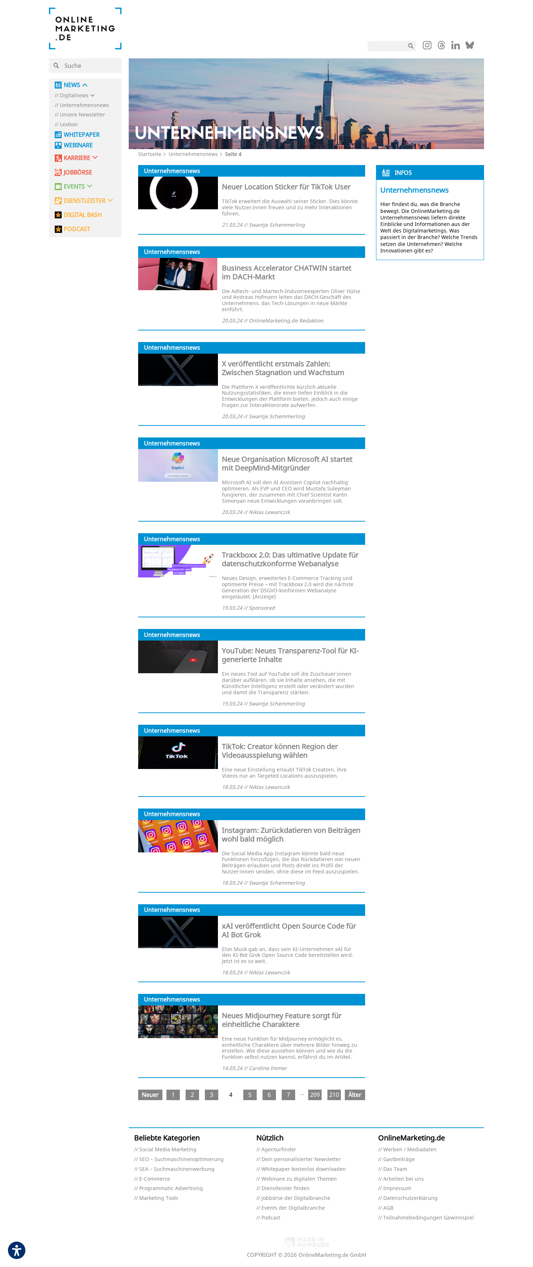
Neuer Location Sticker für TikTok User (286, 187)
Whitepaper (82, 134)
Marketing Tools (158, 1198)
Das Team (395, 1169)
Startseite (149, 154)
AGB (388, 1208)
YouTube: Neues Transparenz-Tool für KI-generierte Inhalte (290, 655)
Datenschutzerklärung (410, 1198)
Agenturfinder (278, 1150)
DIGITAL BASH (83, 214)
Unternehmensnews (84, 105)
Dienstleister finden (285, 1188)
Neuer (150, 1095)
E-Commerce (154, 1179)
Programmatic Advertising (171, 1188)
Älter (354, 1095)
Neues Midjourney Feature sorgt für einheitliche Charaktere (282, 1020)
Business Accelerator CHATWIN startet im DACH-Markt (286, 272)
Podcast (270, 1218)
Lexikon (69, 125)
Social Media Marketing (168, 1150)
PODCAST (77, 229)
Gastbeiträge (399, 1159)
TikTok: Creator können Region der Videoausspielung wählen (280, 750)
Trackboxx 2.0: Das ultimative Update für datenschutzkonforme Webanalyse (290, 559)
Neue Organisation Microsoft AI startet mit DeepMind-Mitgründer (287, 463)
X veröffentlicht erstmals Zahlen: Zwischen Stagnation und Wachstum (283, 368)
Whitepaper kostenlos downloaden (303, 1169)
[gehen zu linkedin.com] (455, 47)
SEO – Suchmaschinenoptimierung (181, 1159)
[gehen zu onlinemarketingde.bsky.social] (470, 47)
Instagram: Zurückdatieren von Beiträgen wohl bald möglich (291, 834)
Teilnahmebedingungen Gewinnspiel (428, 1218)
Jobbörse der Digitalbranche (295, 1198)
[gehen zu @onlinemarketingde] (441, 47)
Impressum (397, 1188)
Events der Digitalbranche (293, 1208)
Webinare (78, 145)
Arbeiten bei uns (403, 1179)
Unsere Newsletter (82, 115)
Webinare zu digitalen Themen (299, 1179)
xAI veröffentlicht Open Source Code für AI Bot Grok (289, 930)
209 (315, 1095)
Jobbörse (78, 172)
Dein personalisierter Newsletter (301, 1159)
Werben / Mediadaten (410, 1150)
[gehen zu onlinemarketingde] (427, 47)
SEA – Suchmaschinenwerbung (177, 1169)
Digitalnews (74, 95)
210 (334, 1095)
